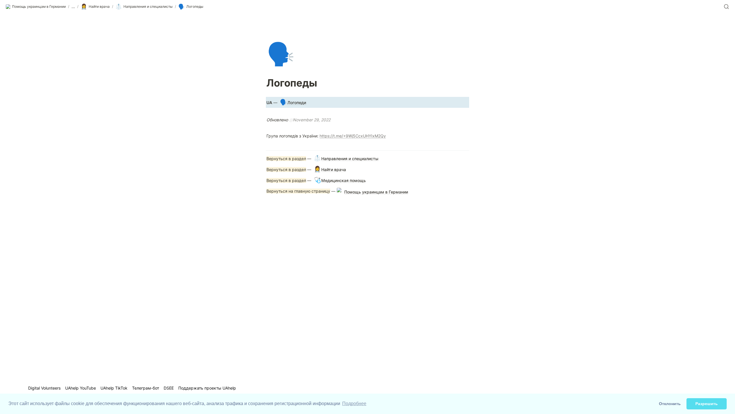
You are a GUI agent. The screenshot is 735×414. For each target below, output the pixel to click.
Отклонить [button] (670, 403)
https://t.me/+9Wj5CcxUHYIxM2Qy (353, 135)
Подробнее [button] (354, 403)
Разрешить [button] (706, 403)
